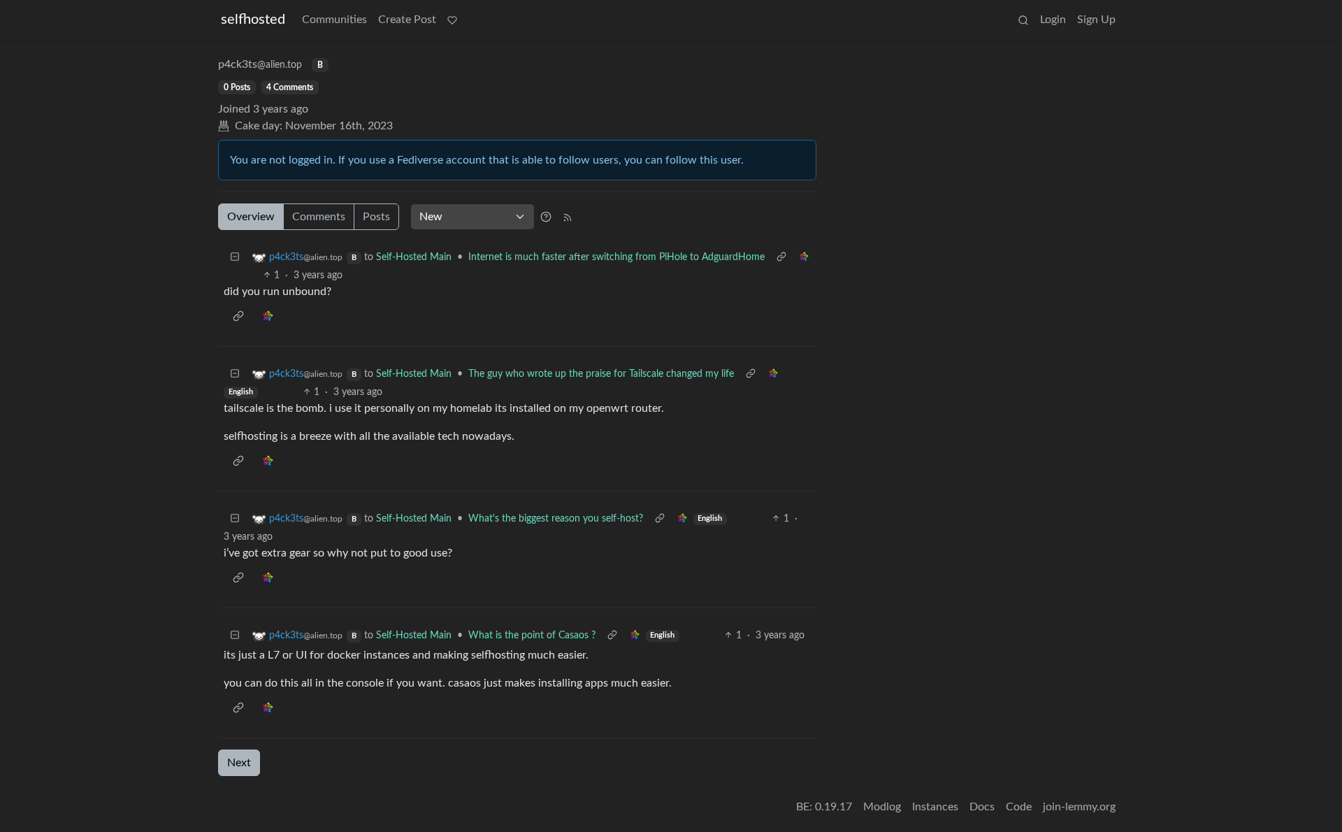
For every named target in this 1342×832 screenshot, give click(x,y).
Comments (318, 216)
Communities (334, 19)
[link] (804, 257)
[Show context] (781, 257)
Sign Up (1096, 19)
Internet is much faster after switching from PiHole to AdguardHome (616, 257)
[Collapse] (235, 257)
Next (239, 762)
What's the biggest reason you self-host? (555, 519)
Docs (982, 806)
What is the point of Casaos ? (532, 635)
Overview (251, 216)
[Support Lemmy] (452, 20)
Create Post (407, 19)
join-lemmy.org (1079, 806)
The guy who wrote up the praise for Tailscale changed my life (601, 374)
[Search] (1023, 20)
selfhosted (253, 20)
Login (1053, 19)
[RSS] (567, 216)
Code (1019, 806)
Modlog (882, 806)
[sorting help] (545, 216)
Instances (935, 806)
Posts (376, 216)
